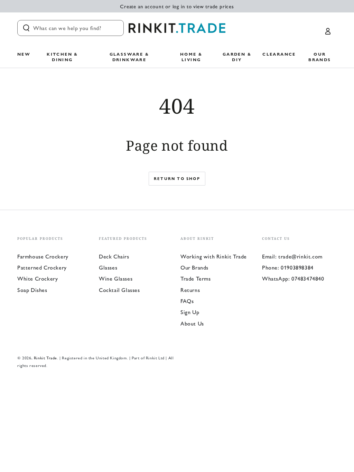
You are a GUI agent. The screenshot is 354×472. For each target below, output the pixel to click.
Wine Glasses (115, 278)
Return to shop (177, 178)
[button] (70, 28)
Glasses (108, 267)
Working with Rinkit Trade (213, 256)
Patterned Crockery (42, 267)
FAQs (187, 301)
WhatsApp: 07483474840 (293, 278)
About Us (192, 323)
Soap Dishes (32, 290)
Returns (190, 290)
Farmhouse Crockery (42, 256)
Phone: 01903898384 (288, 267)
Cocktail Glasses (119, 290)
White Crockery (37, 278)
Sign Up (189, 312)
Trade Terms (195, 278)
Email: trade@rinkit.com (292, 256)
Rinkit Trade (45, 358)
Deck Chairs (114, 256)
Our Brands (194, 267)
